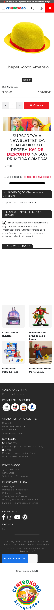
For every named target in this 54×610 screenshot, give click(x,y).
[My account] (41, 8)
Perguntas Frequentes (14, 394)
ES (3, 528)
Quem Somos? (10, 469)
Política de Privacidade (15, 489)
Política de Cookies (12, 493)
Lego (7, 544)
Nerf (32, 551)
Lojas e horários (10, 429)
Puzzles (24, 551)
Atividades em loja (12, 433)
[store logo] (16, 7)
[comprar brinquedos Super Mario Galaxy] (40, 353)
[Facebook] (4, 518)
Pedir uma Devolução (14, 426)
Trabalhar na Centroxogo (15, 476)
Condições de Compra (14, 496)
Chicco (30, 544)
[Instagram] (10, 518)
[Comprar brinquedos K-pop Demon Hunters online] (13, 317)
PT (8, 528)
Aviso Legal (8, 486)
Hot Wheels (18, 544)
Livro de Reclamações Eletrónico (20, 503)
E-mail (7, 450)
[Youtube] (18, 518)
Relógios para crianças (35, 548)
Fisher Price (42, 544)
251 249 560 (10, 443)
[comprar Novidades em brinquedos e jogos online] (40, 317)
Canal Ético (8, 472)
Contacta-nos (9, 423)
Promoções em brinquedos (20, 541)
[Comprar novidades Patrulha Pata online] (13, 353)
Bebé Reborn (13, 548)
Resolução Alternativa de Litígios (20, 499)
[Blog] (25, 518)
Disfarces (43, 541)
